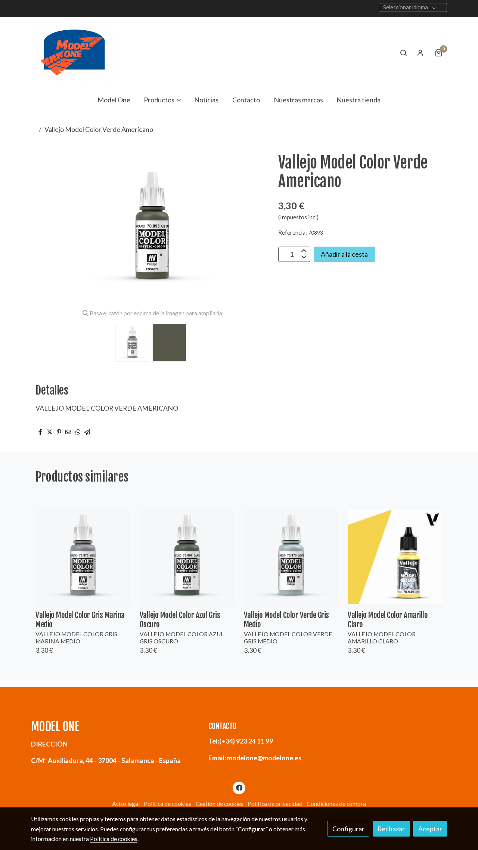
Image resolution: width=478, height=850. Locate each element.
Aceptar (430, 829)
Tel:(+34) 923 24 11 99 (240, 741)
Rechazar (391, 829)
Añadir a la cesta (344, 254)
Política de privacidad (275, 803)
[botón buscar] (403, 52)
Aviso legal (126, 803)
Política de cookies (167, 803)
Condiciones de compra (336, 803)
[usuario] (420, 52)
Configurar (348, 829)
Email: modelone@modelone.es (254, 758)
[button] (162, 99)
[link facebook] (239, 787)
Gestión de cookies (219, 803)
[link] (74, 53)
